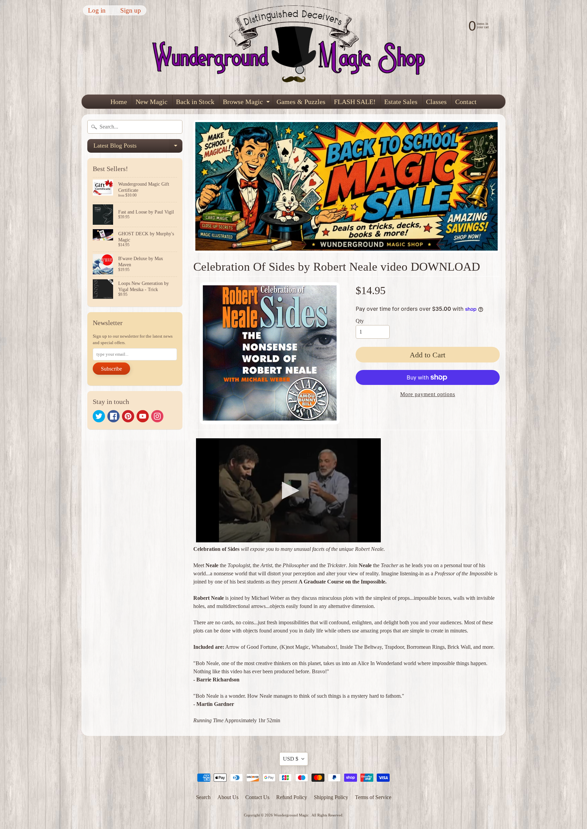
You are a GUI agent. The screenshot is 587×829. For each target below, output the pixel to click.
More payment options (427, 394)
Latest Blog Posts (137, 147)
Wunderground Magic (292, 815)
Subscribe (111, 369)
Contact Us (257, 797)
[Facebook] (113, 416)
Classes (436, 101)
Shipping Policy (331, 797)
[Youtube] (143, 416)
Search (203, 797)
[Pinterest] (128, 416)
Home (118, 101)
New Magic (151, 101)
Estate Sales (400, 101)
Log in (97, 10)
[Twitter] (99, 416)
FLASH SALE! (355, 101)
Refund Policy (291, 797)
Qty (360, 321)
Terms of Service (373, 797)
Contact (466, 101)
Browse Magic (247, 103)
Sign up (130, 10)
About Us (227, 797)
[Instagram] (157, 416)
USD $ (290, 759)
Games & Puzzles (301, 101)
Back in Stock (195, 101)
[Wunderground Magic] (293, 47)
